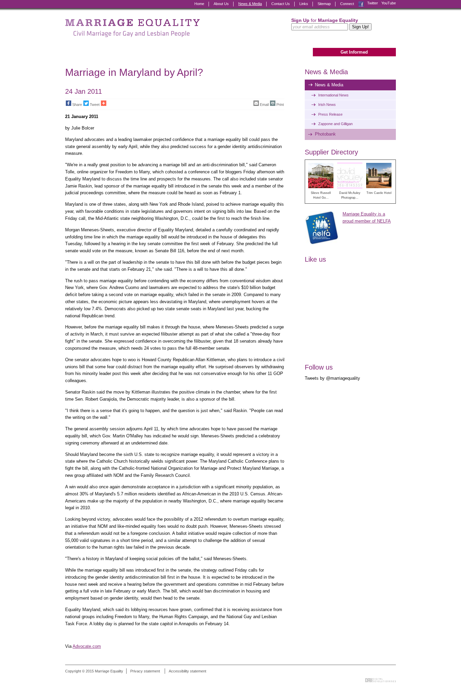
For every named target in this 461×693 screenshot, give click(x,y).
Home (199, 4)
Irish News (327, 105)
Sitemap (324, 4)
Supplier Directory (331, 152)
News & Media (250, 4)
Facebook (361, 3)
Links (303, 4)
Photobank (325, 134)
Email (264, 105)
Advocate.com (87, 646)
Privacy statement (145, 671)
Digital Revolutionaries (380, 680)
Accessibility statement (187, 671)
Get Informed (354, 52)
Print (280, 105)
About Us (221, 4)
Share (77, 105)
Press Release (330, 114)
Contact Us (280, 4)
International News (333, 95)
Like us (315, 259)
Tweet (95, 105)
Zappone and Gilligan (335, 124)
